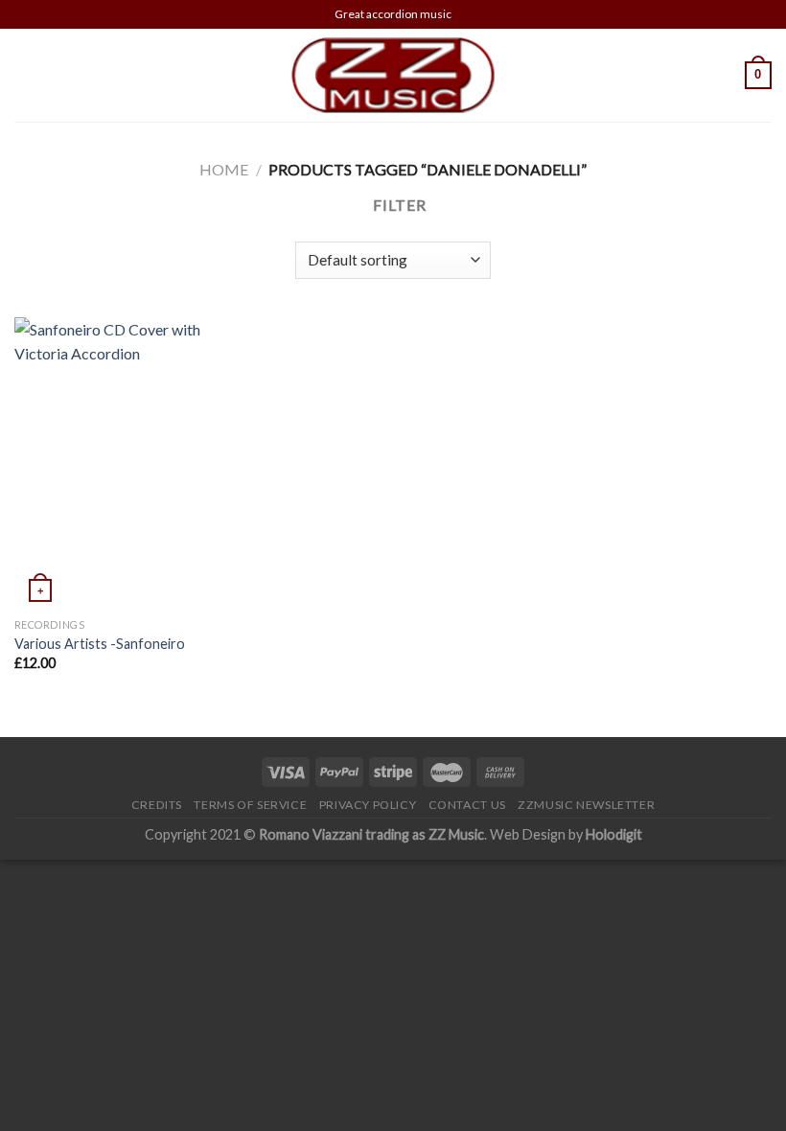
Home (223, 169)
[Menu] (25, 75)
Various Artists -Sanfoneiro (99, 643)
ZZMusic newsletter (586, 804)
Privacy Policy (368, 804)
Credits (156, 804)
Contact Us (467, 804)
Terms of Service (250, 804)
